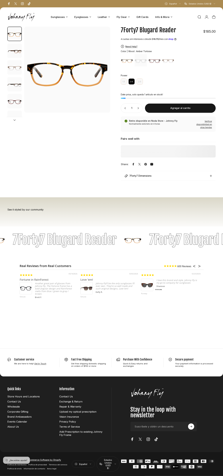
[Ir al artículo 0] (14, 34)
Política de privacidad (37, 464)
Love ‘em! (86, 279)
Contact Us (14, 401)
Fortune (22, 297)
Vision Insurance (69, 416)
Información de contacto (34, 468)
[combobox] (173, 3)
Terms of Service (69, 426)
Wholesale (13, 406)
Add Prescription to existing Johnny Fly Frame (80, 433)
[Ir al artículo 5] (14, 101)
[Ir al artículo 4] (14, 84)
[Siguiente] (102, 75)
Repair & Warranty (70, 406)
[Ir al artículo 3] (14, 67)
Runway (144, 294)
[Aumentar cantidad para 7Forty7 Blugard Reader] (138, 108)
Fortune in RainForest (34, 279)
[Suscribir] (191, 426)
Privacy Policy (67, 421)
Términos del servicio (58, 464)
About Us (13, 426)
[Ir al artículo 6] (14, 118)
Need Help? (131, 46)
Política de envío (14, 468)
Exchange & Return (70, 401)
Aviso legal (51, 468)
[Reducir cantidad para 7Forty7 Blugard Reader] (124, 108)
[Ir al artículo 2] (14, 51)
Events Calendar (17, 421)
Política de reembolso (17, 464)
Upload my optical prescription (77, 411)
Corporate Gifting (17, 411)
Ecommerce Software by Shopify (44, 459)
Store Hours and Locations (23, 396)
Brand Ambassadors (19, 416)
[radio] (127, 60)
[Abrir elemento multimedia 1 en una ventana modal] (67, 70)
